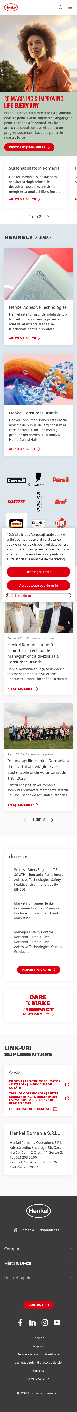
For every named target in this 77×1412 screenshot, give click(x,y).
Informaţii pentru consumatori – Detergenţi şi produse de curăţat (35, 1084)
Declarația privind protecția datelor (38, 1362)
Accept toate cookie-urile (38, 585)
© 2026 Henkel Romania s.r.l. (38, 1393)
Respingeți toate (38, 572)
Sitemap (38, 1338)
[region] (38, 565)
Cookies (38, 1371)
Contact (35, 1305)
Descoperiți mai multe (27, 147)
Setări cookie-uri (38, 1379)
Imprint (38, 1346)
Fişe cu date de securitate (30, 1109)
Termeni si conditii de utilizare (39, 1354)
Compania (14, 1248)
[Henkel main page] (11, 7)
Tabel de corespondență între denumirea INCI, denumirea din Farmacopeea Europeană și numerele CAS (34, 1098)
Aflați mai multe (22, 199)
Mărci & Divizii (17, 1263)
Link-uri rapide (17, 1277)
